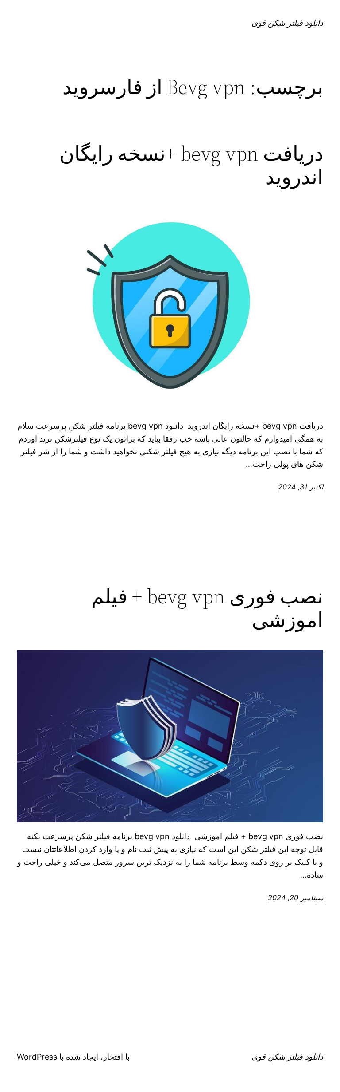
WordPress (37, 1056)
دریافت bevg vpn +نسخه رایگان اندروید (191, 165)
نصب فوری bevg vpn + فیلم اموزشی (207, 607)
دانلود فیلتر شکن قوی (287, 23)
